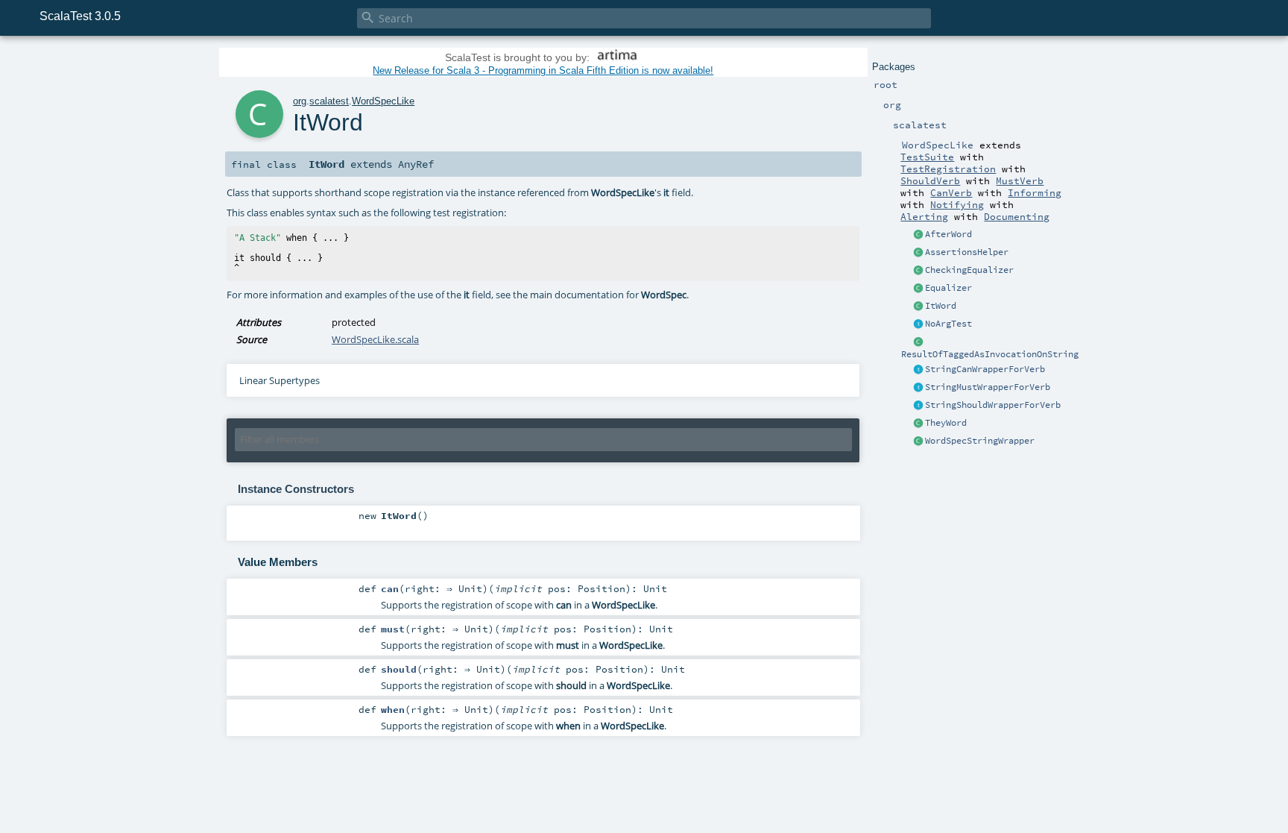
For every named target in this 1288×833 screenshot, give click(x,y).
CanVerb (951, 192)
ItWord (940, 306)
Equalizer (948, 288)
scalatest (329, 101)
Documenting (1016, 216)
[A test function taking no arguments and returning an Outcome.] (918, 324)
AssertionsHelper (966, 252)
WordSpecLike (383, 101)
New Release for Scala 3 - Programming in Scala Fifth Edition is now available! (543, 70)
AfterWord (948, 234)
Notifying (957, 204)
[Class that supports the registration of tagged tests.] (918, 342)
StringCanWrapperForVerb (985, 369)
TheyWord (946, 423)
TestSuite (927, 157)
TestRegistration (948, 169)
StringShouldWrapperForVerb (993, 405)
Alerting (924, 216)
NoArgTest (948, 323)
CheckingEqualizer (969, 270)
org (299, 101)
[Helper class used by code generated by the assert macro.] (918, 253)
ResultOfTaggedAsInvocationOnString (990, 354)
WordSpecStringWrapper (980, 441)
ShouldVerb (930, 180)
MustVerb (1020, 180)
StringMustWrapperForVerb (987, 387)
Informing (1034, 192)
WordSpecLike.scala (375, 339)
